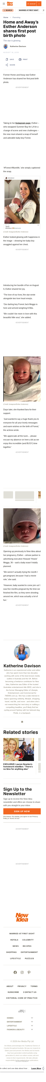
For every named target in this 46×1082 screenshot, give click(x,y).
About (10, 986)
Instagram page (23, 123)
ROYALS (14, 940)
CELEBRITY (28, 940)
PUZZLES (29, 958)
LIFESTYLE (15, 958)
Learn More (36, 1068)
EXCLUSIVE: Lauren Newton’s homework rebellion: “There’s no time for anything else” (18, 766)
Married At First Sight (28, 10)
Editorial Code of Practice (22, 998)
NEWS (16, 946)
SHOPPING (11, 952)
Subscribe (13, 992)
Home (5, 17)
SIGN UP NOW (22, 811)
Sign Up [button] (33, 4)
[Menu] (4, 3)
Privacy (22, 986)
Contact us (29, 992)
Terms (34, 986)
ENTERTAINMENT (29, 952)
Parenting (16, 17)
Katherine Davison (18, 46)
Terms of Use (14, 818)
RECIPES (27, 946)
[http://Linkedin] (22, 722)
